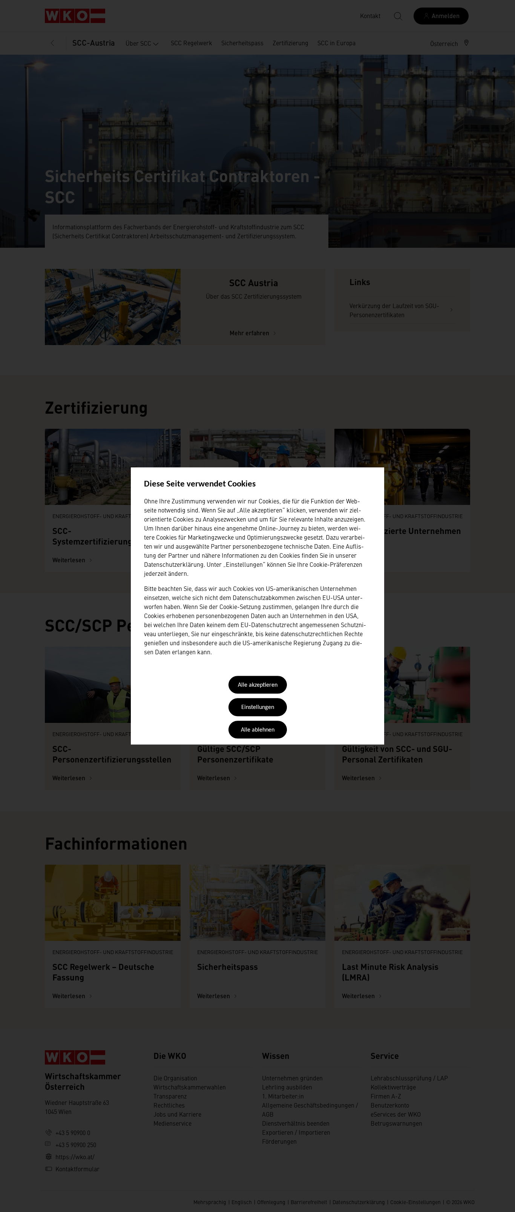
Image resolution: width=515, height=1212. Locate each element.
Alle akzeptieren (257, 685)
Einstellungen (257, 708)
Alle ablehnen (257, 730)
